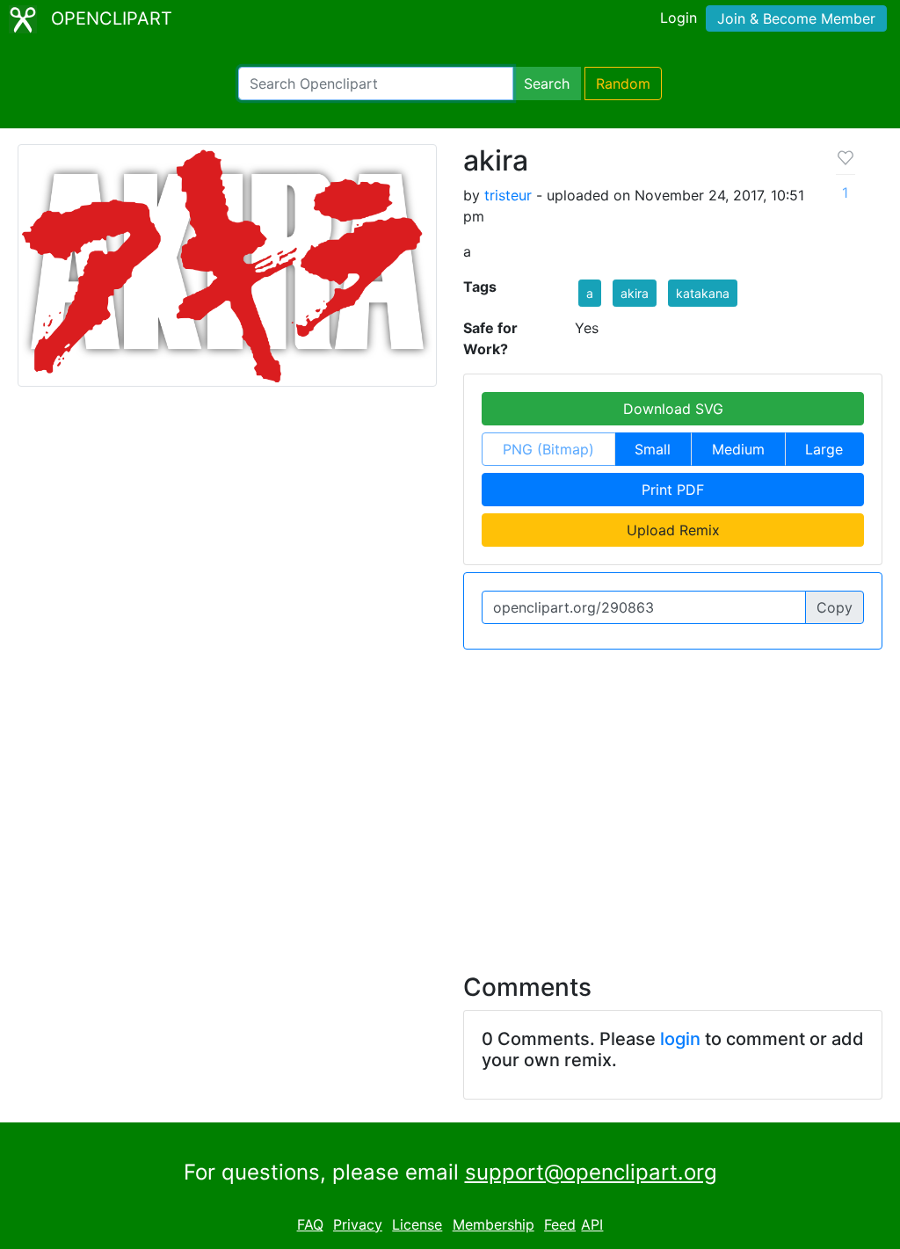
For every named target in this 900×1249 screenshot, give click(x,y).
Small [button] (653, 449)
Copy (835, 607)
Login (678, 17)
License (417, 1224)
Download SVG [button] (673, 409)
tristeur (508, 195)
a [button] (589, 293)
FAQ (310, 1224)
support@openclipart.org (591, 1172)
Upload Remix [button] (673, 530)
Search (547, 83)
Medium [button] (738, 449)
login (680, 1038)
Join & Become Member (796, 18)
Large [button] (824, 449)
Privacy (357, 1224)
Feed (560, 1224)
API (592, 1224)
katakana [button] (702, 293)
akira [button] (635, 293)
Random (623, 83)
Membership (493, 1224)
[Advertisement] (450, 801)
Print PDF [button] (673, 489)
